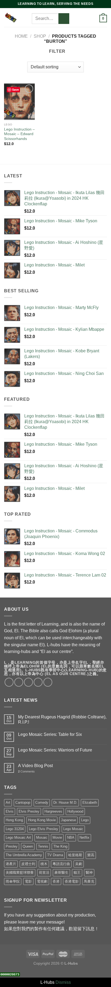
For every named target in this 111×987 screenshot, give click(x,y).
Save (15, 89)
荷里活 (44, 872)
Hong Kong (14, 820)
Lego (85, 820)
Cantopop (22, 802)
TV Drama (55, 855)
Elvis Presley (29, 811)
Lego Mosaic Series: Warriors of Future (55, 750)
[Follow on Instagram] (81, 11)
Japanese (68, 820)
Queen (28, 846)
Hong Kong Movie (42, 820)
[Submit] (63, 18)
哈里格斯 (75, 855)
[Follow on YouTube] (88, 18)
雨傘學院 (13, 881)
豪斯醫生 (61, 872)
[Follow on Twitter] (88, 11)
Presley (12, 846)
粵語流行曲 (61, 864)
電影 (28, 881)
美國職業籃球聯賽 (20, 872)
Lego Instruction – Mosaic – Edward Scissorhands (19, 134)
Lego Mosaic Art (18, 837)
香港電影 (72, 881)
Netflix (84, 837)
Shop (40, 36)
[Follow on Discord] (74, 25)
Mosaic (41, 837)
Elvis (9, 811)
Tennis (43, 846)
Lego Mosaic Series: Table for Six (50, 734)
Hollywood (75, 811)
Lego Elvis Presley (43, 829)
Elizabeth (89, 802)
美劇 (78, 864)
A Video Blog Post (35, 765)
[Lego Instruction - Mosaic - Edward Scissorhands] (19, 101)
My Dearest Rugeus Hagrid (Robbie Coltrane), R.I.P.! (62, 719)
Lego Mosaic (73, 829)
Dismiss (63, 982)
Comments (26, 771)
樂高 (90, 855)
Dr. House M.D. (65, 802)
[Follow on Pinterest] (81, 18)
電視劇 (42, 881)
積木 (43, 864)
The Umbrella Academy (24, 855)
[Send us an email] (74, 18)
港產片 (11, 864)
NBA (70, 837)
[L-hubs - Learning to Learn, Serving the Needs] (10, 17)
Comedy (41, 802)
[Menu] (28, 17)
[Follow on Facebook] (74, 11)
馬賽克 (89, 881)
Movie (57, 837)
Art (8, 802)
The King (60, 846)
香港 (56, 881)
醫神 (89, 872)
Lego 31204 (15, 829)
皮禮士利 (28, 864)
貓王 (77, 872)
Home (21, 36)
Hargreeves (53, 811)
